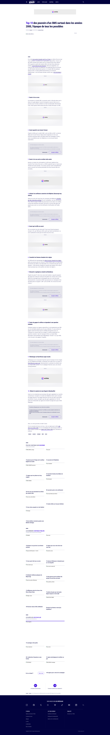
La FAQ (27, 721)
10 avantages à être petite (32, 643)
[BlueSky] (55, 705)
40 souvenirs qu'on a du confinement (54, 490)
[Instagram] (27, 705)
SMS (42, 434)
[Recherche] (83, 2)
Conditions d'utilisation (52, 713)
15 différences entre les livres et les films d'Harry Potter (34, 591)
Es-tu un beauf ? (29, 673)
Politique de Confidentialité (53, 716)
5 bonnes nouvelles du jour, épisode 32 (55, 688)
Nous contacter (28, 726)
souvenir (34, 434)
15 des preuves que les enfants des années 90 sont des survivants (54, 577)
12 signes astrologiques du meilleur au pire (55, 657)
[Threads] (48, 705)
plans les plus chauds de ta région (53, 260)
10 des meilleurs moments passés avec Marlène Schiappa (35, 521)
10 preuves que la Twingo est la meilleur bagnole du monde (35, 460)
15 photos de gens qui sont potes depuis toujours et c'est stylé (53, 592)
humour (30, 434)
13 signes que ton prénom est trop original (34, 476)
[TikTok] (62, 705)
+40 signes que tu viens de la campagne (55, 672)
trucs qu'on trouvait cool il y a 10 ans (41, 59)
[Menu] (26, 2)
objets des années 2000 (47, 429)
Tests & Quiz (44, 2)
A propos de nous (29, 716)
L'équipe (27, 719)
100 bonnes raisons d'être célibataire (34, 606)
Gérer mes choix (44, 152)
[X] (41, 705)
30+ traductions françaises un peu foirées (33, 657)
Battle (57, 2)
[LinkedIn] (76, 705)
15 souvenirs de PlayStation (52, 460)
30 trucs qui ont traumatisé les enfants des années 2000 (35, 492)
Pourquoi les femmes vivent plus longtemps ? (53, 608)
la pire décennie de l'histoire (39, 65)
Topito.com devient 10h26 (30, 713)
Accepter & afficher (54, 152)
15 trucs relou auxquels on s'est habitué (35, 507)
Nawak (31, 30)
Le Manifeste (28, 724)
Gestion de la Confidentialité (53, 719)
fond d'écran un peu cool (34, 363)
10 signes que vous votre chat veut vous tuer (54, 546)
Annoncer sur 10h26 (71, 713)
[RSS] (83, 705)
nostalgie (38, 434)
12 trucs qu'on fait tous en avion (33, 561)
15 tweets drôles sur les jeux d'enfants (55, 504)
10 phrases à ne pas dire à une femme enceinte (34, 546)
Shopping (51, 2)
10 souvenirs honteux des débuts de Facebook (54, 474)
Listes (38, 2)
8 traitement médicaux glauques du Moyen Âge (34, 575)
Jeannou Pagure (40, 30)
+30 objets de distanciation (35, 688)
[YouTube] (69, 705)
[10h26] (32, 2)
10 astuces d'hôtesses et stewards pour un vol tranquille (55, 561)
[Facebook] (34, 705)
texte (46, 434)
